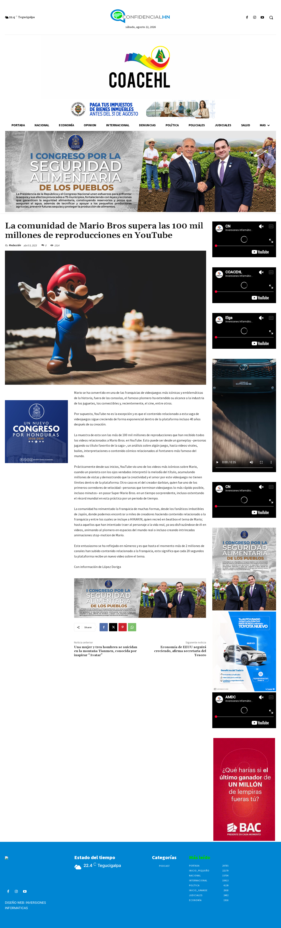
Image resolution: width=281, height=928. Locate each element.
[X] (113, 627)
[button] (271, 17)
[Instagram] (255, 17)
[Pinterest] (122, 627)
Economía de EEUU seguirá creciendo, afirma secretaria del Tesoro (180, 651)
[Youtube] (262, 17)
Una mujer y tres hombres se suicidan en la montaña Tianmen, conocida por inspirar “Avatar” (105, 651)
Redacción (15, 245)
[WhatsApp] (132, 627)
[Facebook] (247, 17)
